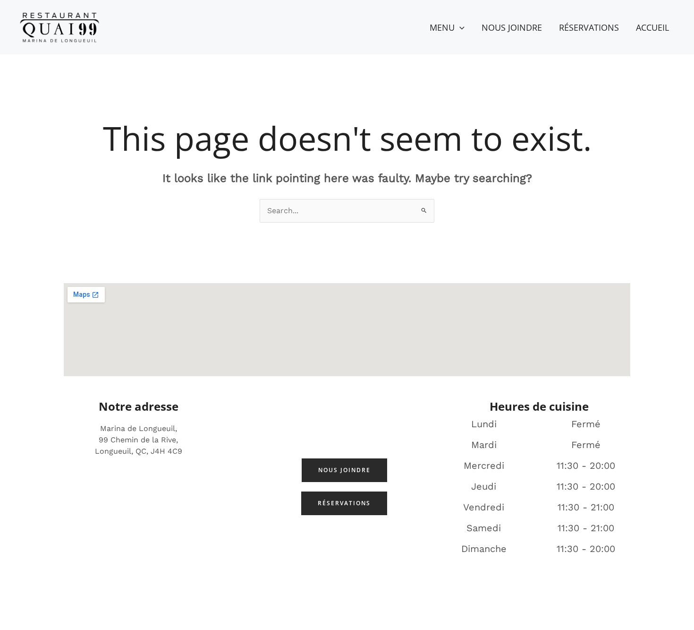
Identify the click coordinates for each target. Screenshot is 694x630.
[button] (460, 27)
